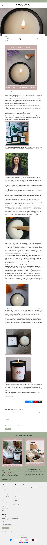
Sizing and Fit (15, 491)
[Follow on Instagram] (5, 532)
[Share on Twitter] (31, 402)
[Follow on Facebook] (2, 532)
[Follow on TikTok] (11, 532)
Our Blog (3, 487)
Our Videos (4, 504)
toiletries (34, 117)
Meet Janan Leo (5, 489)
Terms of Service (34, 412)
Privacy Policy (26, 412)
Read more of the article (6, 479)
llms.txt (3, 510)
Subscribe (5, 528)
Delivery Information (16, 489)
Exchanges (15, 492)
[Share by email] (40, 402)
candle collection (28, 205)
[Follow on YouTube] (8, 532)
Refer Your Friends (16, 496)
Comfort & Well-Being (6, 494)
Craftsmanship (4, 498)
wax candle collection (25, 119)
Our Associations (5, 502)
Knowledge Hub (5, 508)
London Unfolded (5, 506)
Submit (7, 428)
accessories (17, 117)
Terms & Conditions (16, 500)
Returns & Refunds (16, 494)
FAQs (14, 498)
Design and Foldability (6, 496)
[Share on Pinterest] (36, 402)
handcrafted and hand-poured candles (16, 387)
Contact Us (15, 487)
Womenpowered (5, 500)
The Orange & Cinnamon (31, 275)
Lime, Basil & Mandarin (27, 279)
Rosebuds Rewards (5, 492)
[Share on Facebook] (27, 402)
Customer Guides (16, 504)
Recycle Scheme (5, 491)
